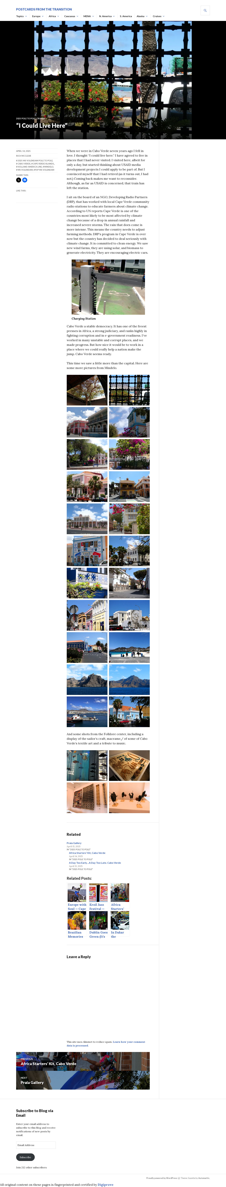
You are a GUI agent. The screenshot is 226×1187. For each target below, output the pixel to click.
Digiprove (105, 1185)
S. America (126, 16)
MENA (87, 16)
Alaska (140, 16)
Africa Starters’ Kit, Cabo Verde (87, 852)
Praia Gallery (74, 842)
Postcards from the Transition (44, 9)
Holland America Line (30, 167)
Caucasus (69, 16)
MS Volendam (25, 170)
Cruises (157, 16)
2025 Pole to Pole (26, 118)
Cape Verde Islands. (43, 163)
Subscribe (25, 1157)
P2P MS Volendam (44, 170)
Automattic (203, 1178)
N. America (105, 16)
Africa (52, 16)
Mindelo (48, 167)
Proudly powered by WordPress (161, 1178)
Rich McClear (23, 156)
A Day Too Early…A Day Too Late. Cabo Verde (95, 862)
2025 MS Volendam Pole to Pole (35, 160)
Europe (36, 16)
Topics (20, 16)
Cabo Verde (24, 163)
